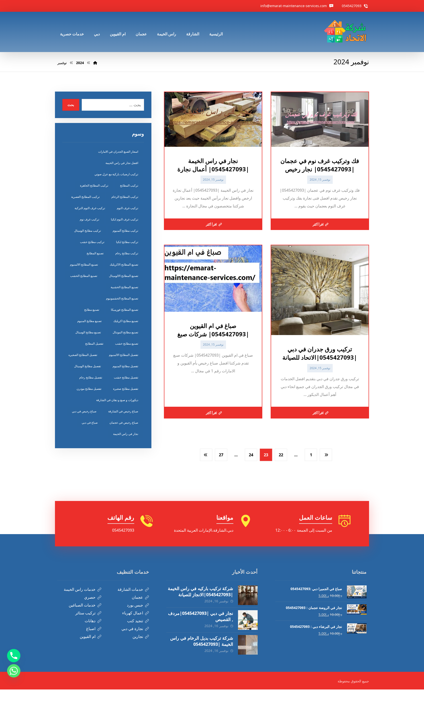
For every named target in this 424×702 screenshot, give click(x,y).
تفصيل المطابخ (94, 343)
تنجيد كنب (135, 620)
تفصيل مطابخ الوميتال (87, 366)
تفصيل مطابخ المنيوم (125, 366)
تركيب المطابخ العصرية (85, 197)
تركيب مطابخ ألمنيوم (125, 231)
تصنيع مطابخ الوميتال (88, 332)
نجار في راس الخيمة (125, 434)
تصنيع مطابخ (91, 310)
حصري (89, 597)
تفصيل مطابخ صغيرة (125, 389)
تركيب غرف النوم (127, 208)
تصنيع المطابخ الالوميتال (123, 276)
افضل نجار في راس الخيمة (122, 163)
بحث (70, 104)
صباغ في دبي (90, 422)
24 (251, 455)
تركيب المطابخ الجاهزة (94, 185)
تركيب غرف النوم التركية (90, 208)
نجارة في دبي (132, 628)
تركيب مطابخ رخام (126, 253)
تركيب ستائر (85, 613)
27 (221, 455)
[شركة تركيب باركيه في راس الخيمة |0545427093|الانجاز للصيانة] (248, 595)
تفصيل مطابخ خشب (126, 377)
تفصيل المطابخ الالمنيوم (123, 355)
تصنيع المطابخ (95, 253)
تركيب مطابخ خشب (92, 242)
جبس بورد (135, 605)
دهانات (90, 620)
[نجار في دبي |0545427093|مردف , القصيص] (248, 620)
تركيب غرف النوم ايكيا (124, 219)
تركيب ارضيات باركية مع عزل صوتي (116, 174)
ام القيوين (87, 636)
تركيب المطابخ (129, 185)
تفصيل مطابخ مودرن (89, 389)
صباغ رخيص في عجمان (123, 422)
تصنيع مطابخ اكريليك (125, 321)
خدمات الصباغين (82, 605)
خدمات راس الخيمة (79, 589)
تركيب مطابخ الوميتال (87, 231)
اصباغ (90, 628)
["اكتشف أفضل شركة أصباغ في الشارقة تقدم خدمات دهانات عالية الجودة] (346, 32)
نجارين (137, 636)
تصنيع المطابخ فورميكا (124, 310)
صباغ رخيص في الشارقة (123, 411)
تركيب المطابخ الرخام (124, 197)
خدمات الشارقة (130, 589)
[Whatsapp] (13, 670)
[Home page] (95, 62)
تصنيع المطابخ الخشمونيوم (122, 298)
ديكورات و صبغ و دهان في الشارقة (117, 400)
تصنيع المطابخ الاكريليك (124, 264)
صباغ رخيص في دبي (84, 411)
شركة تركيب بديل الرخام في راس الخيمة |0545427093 (201, 641)
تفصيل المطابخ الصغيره (82, 355)
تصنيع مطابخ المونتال (125, 332)
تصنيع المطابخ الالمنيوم (84, 264)
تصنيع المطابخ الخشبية (124, 287)
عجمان (137, 597)
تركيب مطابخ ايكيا (127, 242)
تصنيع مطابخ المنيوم (89, 321)
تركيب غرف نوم (89, 219)
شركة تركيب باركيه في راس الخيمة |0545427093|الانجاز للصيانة (200, 591)
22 (281, 455)
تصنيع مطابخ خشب (126, 343)
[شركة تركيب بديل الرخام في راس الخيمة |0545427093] (248, 645)
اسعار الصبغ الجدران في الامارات (118, 151)
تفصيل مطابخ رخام (90, 377)
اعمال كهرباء (132, 613)
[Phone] (13, 655)
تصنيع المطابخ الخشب (83, 276)
